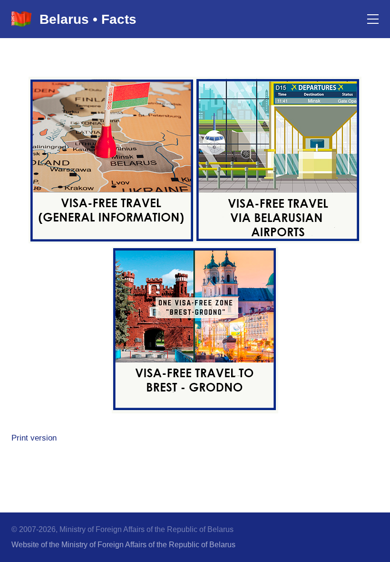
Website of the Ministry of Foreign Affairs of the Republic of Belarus (123, 545)
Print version (34, 437)
